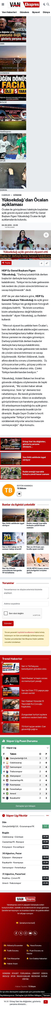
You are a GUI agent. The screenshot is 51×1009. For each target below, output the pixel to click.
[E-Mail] (19, 494)
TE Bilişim (32, 986)
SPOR (13, 976)
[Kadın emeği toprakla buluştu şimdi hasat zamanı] (38, 515)
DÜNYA (44, 973)
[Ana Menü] (3, 4)
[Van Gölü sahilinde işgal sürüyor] (13, 515)
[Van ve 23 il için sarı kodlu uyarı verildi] (38, 539)
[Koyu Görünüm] (44, 4)
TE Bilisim (21, 488)
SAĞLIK (44, 976)
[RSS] (35, 933)
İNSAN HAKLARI (23, 976)
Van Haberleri (9, 12)
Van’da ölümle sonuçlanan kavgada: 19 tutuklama (12, 571)
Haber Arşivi (12, 964)
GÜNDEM (17, 195)
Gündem (24, 12)
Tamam (46, 995)
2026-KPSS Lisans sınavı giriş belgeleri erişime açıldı (38, 571)
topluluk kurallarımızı (26, 632)
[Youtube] (30, 933)
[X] (21, 933)
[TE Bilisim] (8, 490)
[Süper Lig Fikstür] (47, 816)
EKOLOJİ (6, 976)
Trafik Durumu (13, 951)
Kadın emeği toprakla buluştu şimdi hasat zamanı (37, 526)
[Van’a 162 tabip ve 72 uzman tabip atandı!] (13, 539)
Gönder (8, 623)
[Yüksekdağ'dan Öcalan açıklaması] (25, 245)
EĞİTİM (25, 979)
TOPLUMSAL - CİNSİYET (30, 973)
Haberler (6, 195)
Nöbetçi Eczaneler (15, 945)
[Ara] (48, 4)
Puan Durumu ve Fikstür (35, 952)
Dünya (46, 12)
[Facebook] (16, 933)
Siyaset (36, 12)
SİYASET (15, 973)
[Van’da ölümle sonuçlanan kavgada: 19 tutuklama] (13, 560)
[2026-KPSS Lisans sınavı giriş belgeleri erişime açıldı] (38, 560)
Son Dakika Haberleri (38, 959)
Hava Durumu (35, 945)
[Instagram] (25, 933)
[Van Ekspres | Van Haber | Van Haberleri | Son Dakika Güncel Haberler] (24, 4)
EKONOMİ (35, 976)
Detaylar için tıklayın (25, 806)
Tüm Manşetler (13, 959)
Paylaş (7, 263)
